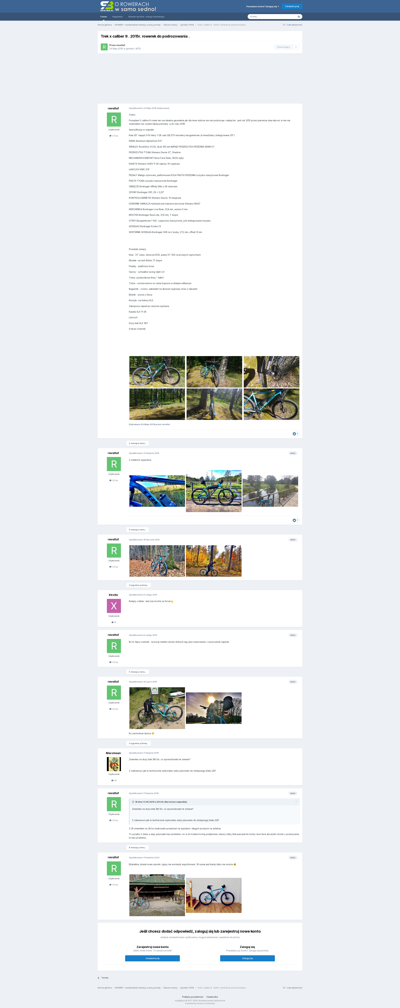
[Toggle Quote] (133, 802)
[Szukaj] (298, 16)
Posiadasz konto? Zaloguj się (262, 6)
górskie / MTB (133, 48)
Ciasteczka (212, 996)
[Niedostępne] (157, 371)
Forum (103, 16)
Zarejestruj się (292, 6)
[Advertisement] (237, 78)
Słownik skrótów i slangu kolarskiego (146, 16)
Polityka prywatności (192, 996)
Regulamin (117, 16)
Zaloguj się (247, 958)
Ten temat (286, 16)
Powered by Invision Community (200, 1003)
